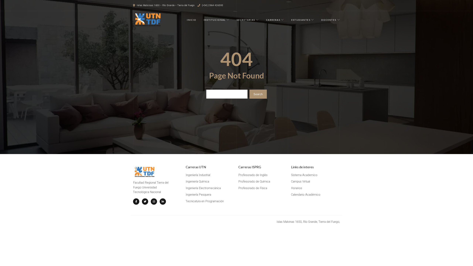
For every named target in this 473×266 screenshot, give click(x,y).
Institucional (215, 19)
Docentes (328, 19)
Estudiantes (300, 19)
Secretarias (246, 19)
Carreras (273, 19)
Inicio (191, 19)
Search (258, 94)
